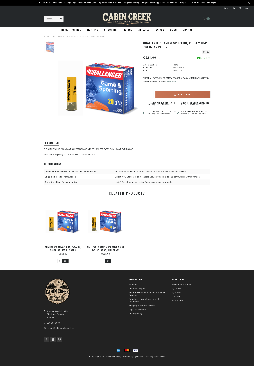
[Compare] (234, 8)
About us (133, 284)
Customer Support (138, 288)
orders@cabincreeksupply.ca (60, 328)
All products (177, 300)
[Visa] (135, 351)
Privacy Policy (135, 314)
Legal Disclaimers (137, 310)
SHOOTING (110, 30)
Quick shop (64, 246)
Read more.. (172, 81)
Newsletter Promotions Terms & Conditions (144, 300)
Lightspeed (138, 357)
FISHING (128, 30)
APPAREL (144, 30)
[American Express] (118, 351)
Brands (188, 30)
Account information (182, 284)
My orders (176, 288)
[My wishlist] (240, 8)
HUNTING (92, 30)
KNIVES (159, 30)
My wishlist (177, 292)
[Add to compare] (208, 52)
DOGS (173, 30)
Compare (176, 296)
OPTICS (76, 30)
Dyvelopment (159, 357)
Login (247, 8)
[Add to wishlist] (204, 52)
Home (64, 30)
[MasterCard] (127, 351)
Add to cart (184, 94)
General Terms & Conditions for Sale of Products (147, 293)
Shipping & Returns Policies (142, 306)
